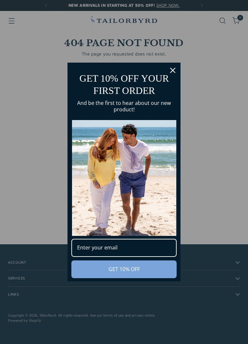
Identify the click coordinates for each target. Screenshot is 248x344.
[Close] (173, 70)
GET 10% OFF (124, 269)
